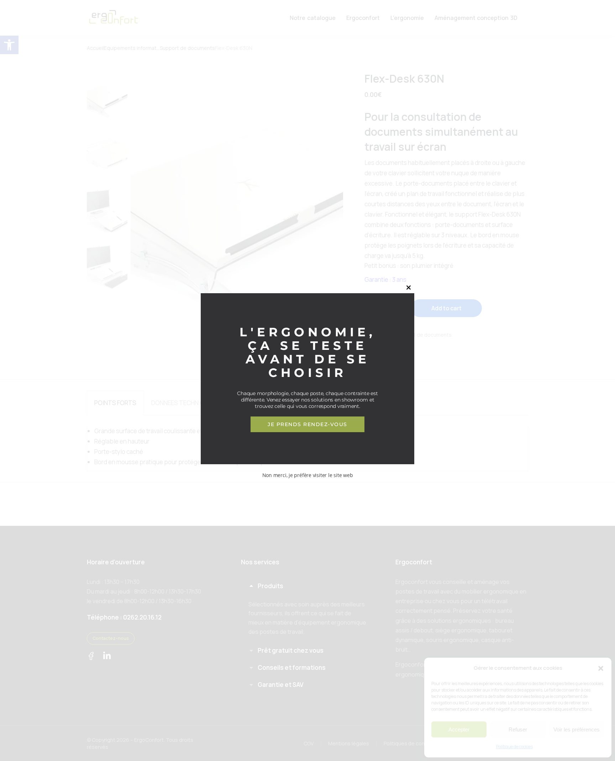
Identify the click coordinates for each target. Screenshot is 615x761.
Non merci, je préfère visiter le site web (307, 475)
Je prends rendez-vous (307, 424)
